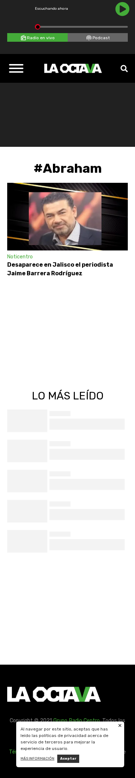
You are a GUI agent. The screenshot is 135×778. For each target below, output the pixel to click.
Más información (37, 758)
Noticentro (20, 257)
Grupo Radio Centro (76, 721)
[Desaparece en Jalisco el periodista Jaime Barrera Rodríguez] (67, 216)
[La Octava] (73, 68)
